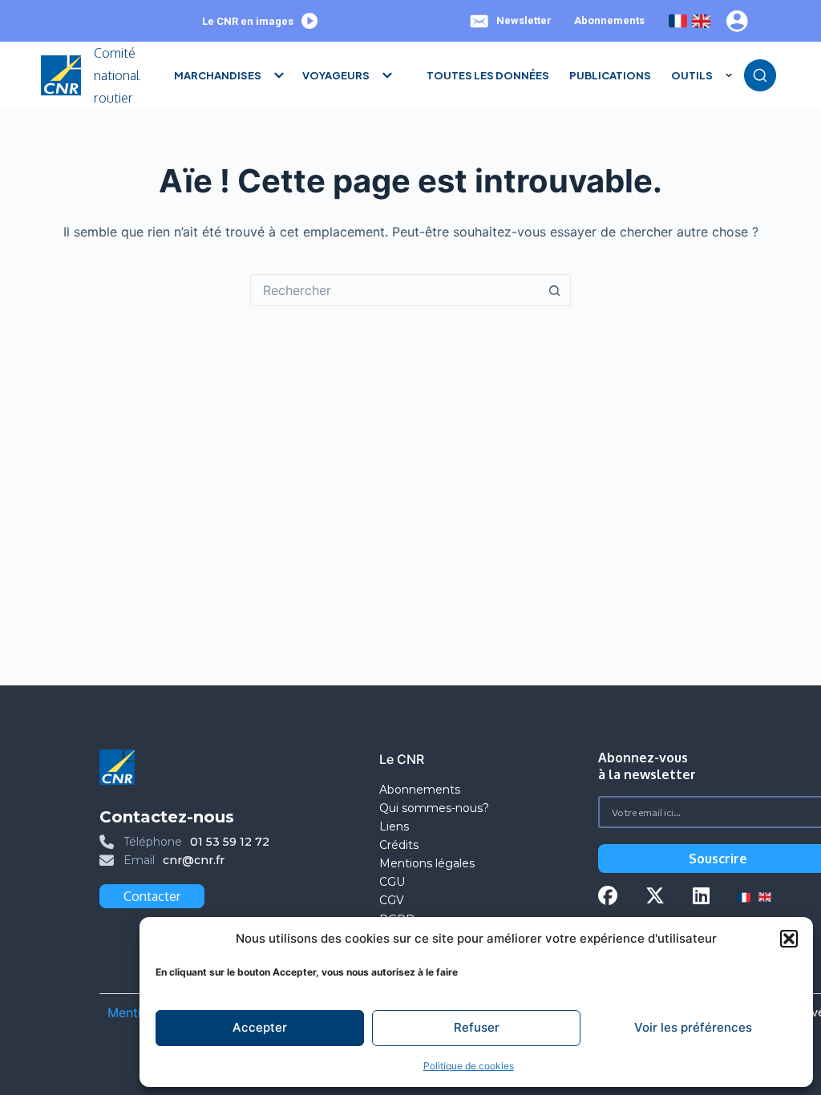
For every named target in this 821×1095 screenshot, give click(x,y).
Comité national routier (117, 75)
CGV (391, 900)
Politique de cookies (468, 1066)
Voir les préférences (693, 1027)
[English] (701, 21)
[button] (789, 939)
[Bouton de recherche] (555, 290)
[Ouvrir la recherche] (760, 75)
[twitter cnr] (655, 897)
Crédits (399, 845)
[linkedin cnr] (701, 897)
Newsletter (524, 20)
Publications (610, 75)
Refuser (476, 1027)
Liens (394, 826)
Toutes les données (488, 75)
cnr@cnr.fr (193, 860)
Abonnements (609, 20)
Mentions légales (428, 863)
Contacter (151, 896)
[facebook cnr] (607, 897)
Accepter (260, 1027)
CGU (392, 882)
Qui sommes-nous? (434, 808)
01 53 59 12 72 (229, 841)
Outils (692, 75)
